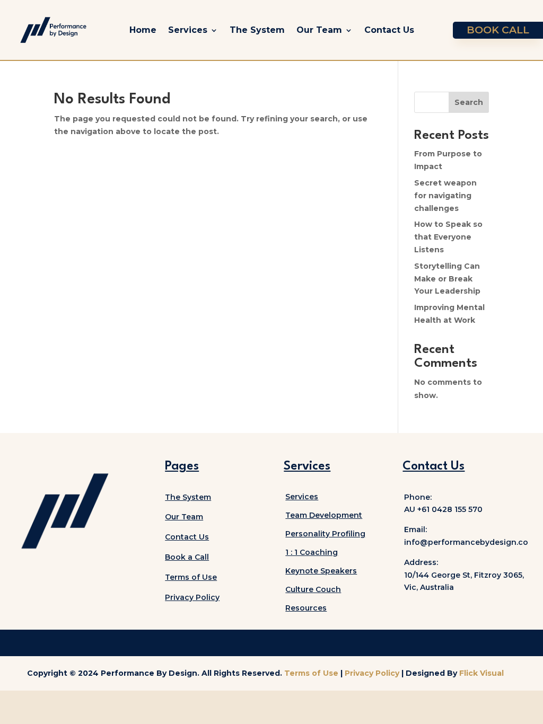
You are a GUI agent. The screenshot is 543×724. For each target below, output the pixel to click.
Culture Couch (313, 589)
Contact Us (389, 30)
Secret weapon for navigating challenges (445, 195)
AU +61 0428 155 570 (443, 509)
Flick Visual (481, 673)
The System (257, 30)
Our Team (319, 30)
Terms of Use (191, 577)
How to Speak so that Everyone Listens (448, 236)
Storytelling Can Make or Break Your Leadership (447, 278)
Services (187, 30)
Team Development (323, 515)
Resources (306, 608)
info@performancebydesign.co (466, 542)
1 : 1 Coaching (311, 552)
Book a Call (187, 557)
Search (468, 102)
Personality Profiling (325, 533)
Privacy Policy (373, 673)
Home (142, 30)
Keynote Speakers (321, 571)
